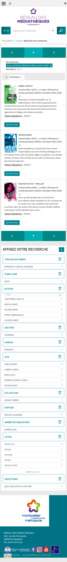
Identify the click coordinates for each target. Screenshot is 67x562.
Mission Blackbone (13, 115)
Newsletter (25, 550)
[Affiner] (33, 52)
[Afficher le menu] (4, 3)
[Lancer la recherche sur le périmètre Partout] (61, 30)
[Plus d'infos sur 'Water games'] (10, 143)
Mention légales (12, 554)
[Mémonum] (8, 557)
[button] (65, 3)
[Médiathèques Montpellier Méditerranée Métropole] (33, 16)
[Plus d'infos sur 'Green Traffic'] (10, 94)
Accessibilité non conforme (37, 554)
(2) (32, 472)
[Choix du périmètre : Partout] (6, 30)
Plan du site (10, 550)
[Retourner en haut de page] (61, 249)
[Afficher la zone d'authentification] (11, 3)
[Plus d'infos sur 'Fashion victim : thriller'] (10, 192)
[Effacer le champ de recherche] (53, 30)
